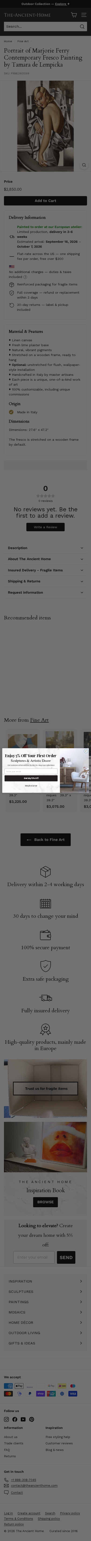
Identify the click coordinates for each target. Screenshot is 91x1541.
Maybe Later (31, 785)
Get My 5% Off (31, 778)
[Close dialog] (86, 751)
